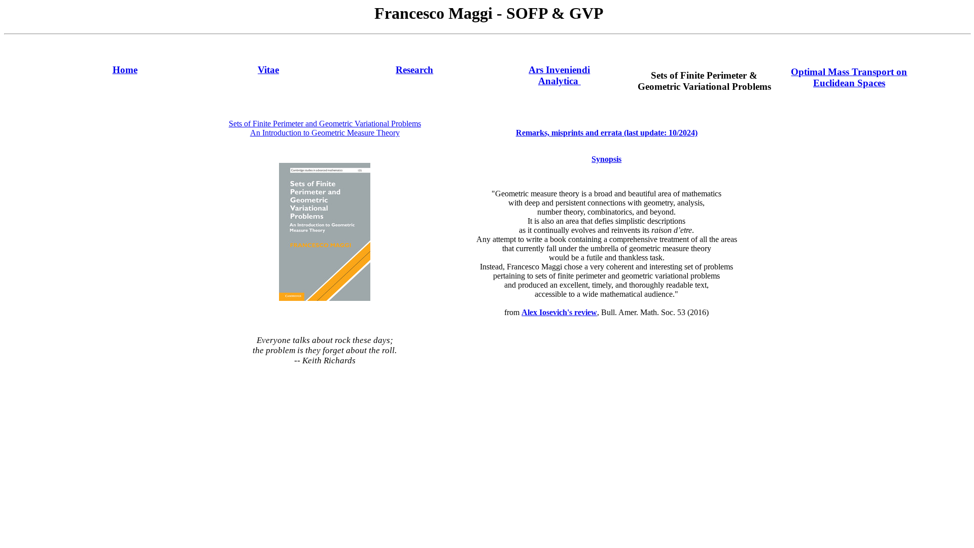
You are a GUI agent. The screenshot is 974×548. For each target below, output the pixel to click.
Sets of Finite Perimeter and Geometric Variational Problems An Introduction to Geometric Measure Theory (325, 128)
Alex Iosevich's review (559, 312)
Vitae (268, 69)
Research (414, 69)
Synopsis (606, 159)
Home (125, 69)
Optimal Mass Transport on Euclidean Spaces (849, 77)
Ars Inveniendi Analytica (559, 75)
